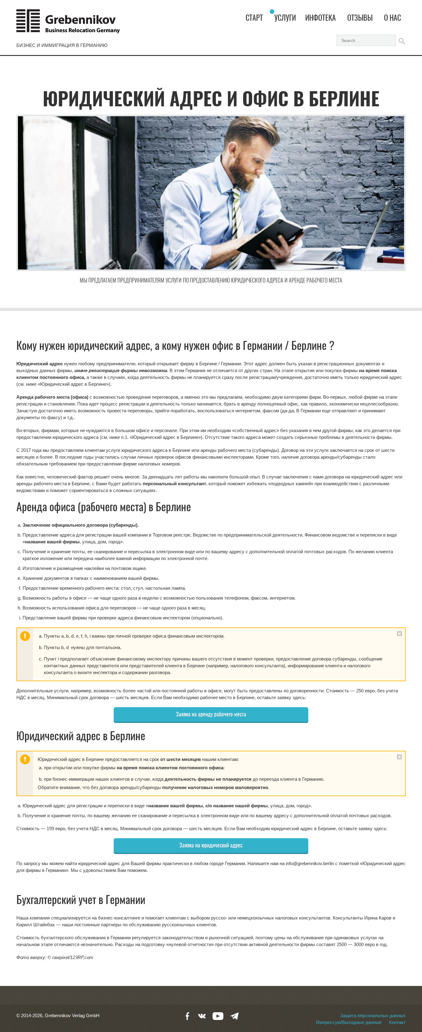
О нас (392, 18)
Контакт (397, 1022)
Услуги (285, 18)
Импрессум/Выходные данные (349, 1022)
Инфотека (320, 18)
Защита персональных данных (373, 1015)
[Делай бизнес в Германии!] (68, 24)
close (399, 633)
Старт (254, 18)
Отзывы (360, 18)
